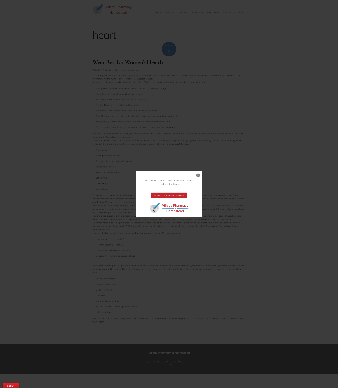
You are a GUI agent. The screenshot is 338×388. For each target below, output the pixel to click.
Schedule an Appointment (169, 195)
